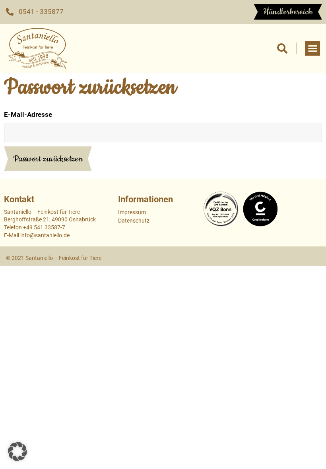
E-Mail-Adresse (28, 114)
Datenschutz (133, 220)
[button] (282, 48)
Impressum (132, 212)
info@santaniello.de (45, 235)
